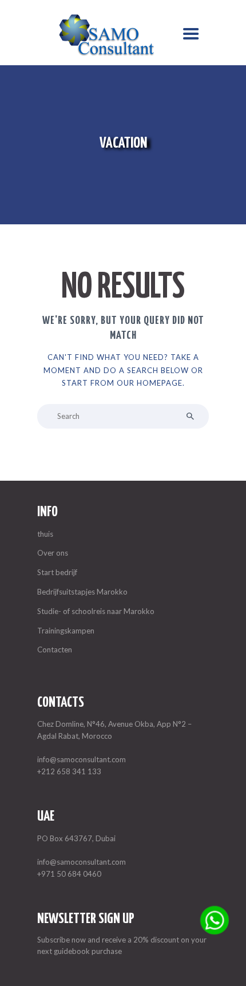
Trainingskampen (65, 630)
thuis (45, 533)
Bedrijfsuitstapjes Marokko (82, 591)
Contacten (54, 649)
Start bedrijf (57, 572)
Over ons (52, 552)
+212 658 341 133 (69, 771)
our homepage (149, 382)
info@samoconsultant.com (81, 759)
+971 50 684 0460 (69, 873)
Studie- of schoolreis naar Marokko (95, 611)
